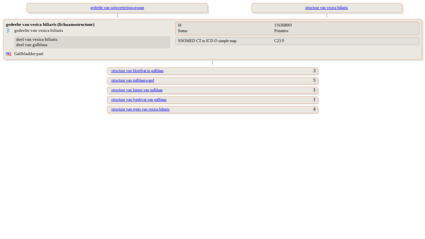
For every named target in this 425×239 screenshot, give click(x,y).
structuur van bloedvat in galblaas (137, 70)
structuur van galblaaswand (132, 80)
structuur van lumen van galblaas (137, 90)
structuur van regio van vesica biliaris (140, 109)
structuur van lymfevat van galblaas (139, 99)
